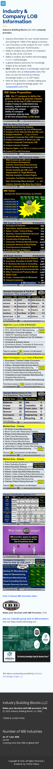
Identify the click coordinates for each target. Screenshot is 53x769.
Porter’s (9, 59)
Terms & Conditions (14, 718)
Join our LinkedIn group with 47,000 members (25, 618)
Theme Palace (32, 764)
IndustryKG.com (32, 71)
